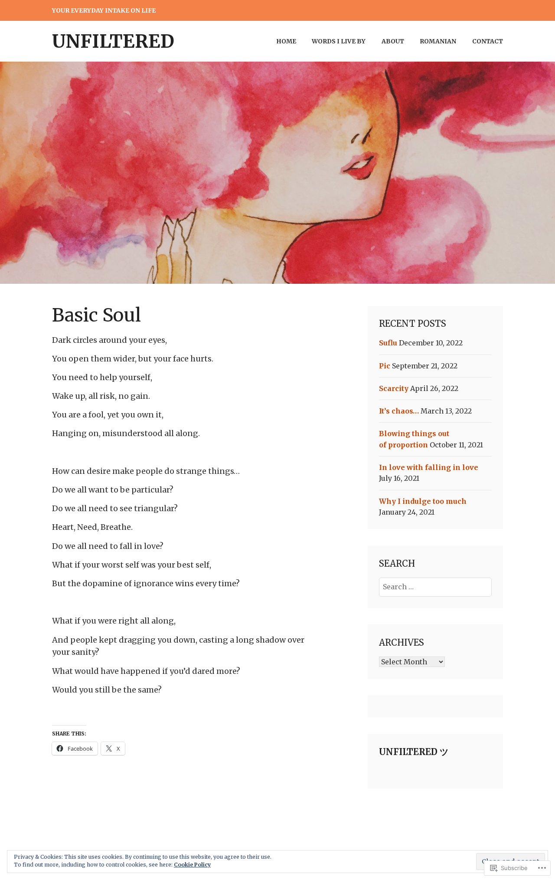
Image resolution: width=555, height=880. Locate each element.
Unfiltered (113, 41)
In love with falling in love (428, 467)
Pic (384, 365)
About (393, 41)
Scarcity (393, 388)
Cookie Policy (192, 864)
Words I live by (339, 41)
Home (286, 41)
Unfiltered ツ (413, 751)
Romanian (438, 41)
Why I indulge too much (423, 501)
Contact (487, 41)
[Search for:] (435, 586)
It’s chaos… (399, 411)
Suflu (388, 342)
